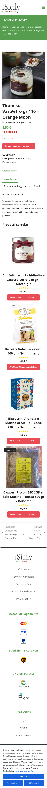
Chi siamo (23, 569)
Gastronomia (9, 162)
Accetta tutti (23, 776)
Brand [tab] (36, 186)
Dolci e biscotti (22, 158)
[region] (23, 766)
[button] (43, 8)
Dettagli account (23, 734)
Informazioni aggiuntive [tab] (17, 186)
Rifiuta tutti (34, 783)
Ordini (23, 727)
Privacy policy (23, 598)
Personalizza (12, 783)
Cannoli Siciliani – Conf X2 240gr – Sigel (35, 532)
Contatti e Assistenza (23, 591)
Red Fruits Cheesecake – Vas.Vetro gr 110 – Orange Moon (13, 532)
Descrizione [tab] (10, 179)
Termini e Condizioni (23, 576)
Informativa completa (24, 771)
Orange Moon (9, 170)
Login (23, 720)
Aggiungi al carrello (18, 146)
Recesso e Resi (23, 584)
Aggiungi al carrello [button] (23, 297)
